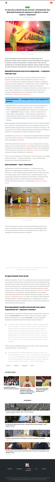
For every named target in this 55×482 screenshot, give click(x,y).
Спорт (27, 7)
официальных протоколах (34, 150)
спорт (32, 365)
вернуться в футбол (43, 290)
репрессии (24, 365)
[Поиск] (47, 2)
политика (16, 365)
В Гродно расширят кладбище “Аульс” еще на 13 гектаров (20, 412)
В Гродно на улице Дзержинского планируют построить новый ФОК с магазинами (25, 438)
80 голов (43, 112)
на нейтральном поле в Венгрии (21, 94)
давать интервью (29, 144)
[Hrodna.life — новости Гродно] (6, 3)
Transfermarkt (18, 135)
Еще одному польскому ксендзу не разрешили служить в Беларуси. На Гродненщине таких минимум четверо (27, 451)
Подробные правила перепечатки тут (38, 479)
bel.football (21, 140)
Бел (51, 2)
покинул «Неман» (33, 123)
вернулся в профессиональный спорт (15, 296)
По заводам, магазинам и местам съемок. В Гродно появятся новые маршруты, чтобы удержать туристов (26, 425)
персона (8, 365)
